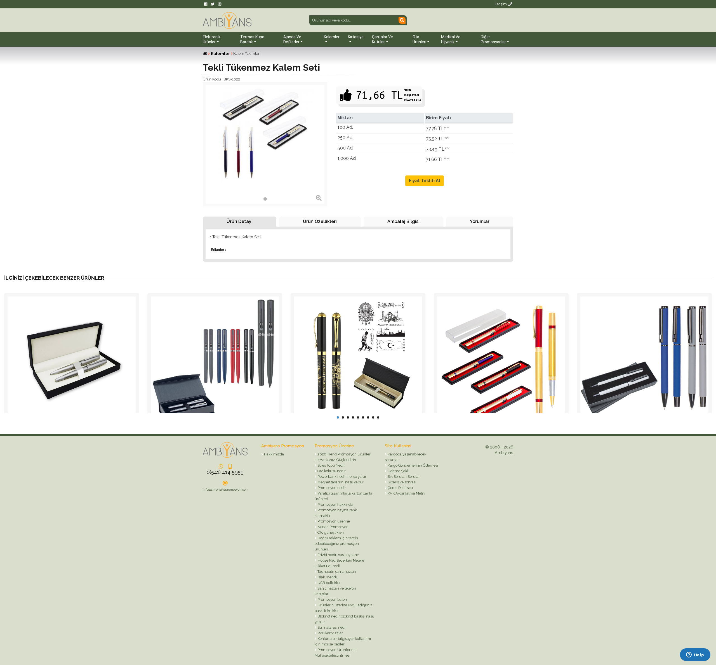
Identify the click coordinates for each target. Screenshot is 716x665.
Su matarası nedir (332, 627)
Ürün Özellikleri (320, 221)
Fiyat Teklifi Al (424, 180)
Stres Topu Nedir (331, 465)
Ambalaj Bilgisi (403, 221)
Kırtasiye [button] (356, 37)
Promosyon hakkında (335, 504)
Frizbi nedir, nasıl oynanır (338, 555)
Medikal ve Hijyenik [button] (450, 39)
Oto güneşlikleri (330, 532)
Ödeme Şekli (398, 471)
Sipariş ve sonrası (401, 482)
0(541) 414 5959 (225, 472)
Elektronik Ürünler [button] (211, 39)
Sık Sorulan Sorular (403, 476)
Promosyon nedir (331, 488)
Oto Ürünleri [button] (419, 39)
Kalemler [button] (332, 37)
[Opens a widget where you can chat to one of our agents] (695, 655)
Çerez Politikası (400, 488)
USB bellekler (329, 583)
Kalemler (220, 53)
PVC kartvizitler (330, 633)
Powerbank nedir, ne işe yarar (341, 476)
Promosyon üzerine (333, 521)
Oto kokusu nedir (331, 471)
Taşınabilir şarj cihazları (336, 571)
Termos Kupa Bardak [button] (252, 39)
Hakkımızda (273, 454)
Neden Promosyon (332, 527)
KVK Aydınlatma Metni (406, 493)
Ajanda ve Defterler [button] (292, 39)
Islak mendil (327, 577)
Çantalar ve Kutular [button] (382, 39)
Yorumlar (479, 221)
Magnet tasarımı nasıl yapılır (340, 482)
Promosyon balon (332, 599)
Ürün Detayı (240, 221)
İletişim (501, 4)
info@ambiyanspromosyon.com (226, 489)
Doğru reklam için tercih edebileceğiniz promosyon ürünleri (337, 543)
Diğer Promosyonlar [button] (493, 39)
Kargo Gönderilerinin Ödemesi (412, 465)
